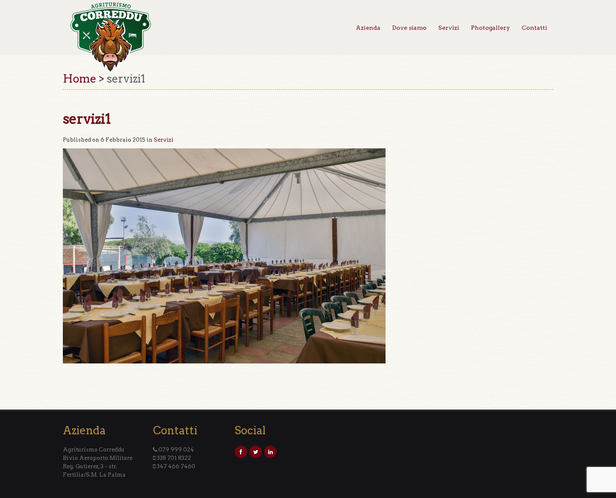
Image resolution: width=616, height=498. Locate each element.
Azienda (368, 27)
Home (79, 78)
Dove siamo (409, 27)
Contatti (534, 27)
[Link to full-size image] (224, 255)
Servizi (448, 27)
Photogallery (490, 27)
